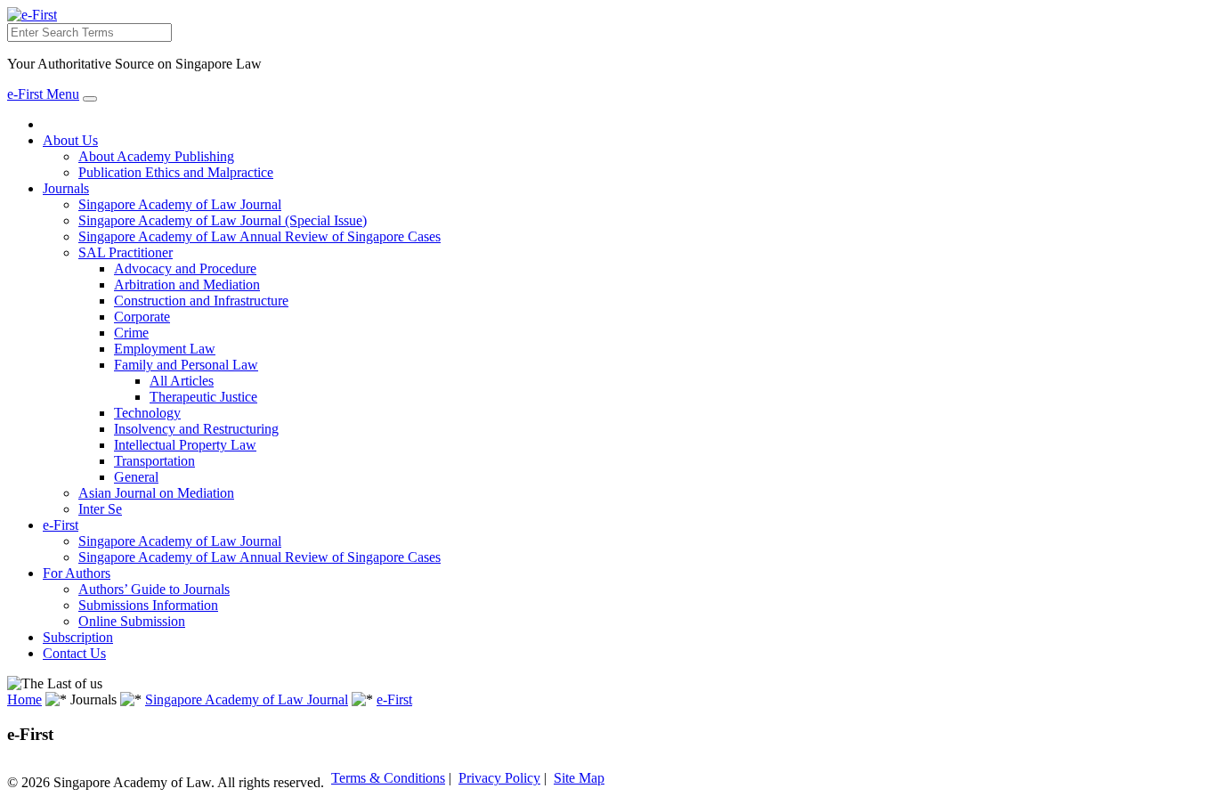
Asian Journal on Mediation (156, 492)
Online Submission (131, 621)
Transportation (154, 460)
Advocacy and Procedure (185, 268)
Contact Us (74, 653)
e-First (60, 525)
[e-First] (32, 14)
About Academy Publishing (156, 156)
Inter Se (100, 508)
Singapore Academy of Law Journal (179, 204)
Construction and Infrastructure (201, 300)
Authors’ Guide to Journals (154, 589)
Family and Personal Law (186, 364)
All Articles (182, 380)
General (136, 476)
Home (24, 699)
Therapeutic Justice (203, 396)
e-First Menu (43, 94)
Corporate (142, 316)
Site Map (579, 777)
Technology (147, 412)
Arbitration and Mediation (187, 284)
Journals (66, 188)
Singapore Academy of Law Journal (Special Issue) (222, 220)
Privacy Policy (499, 777)
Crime (131, 332)
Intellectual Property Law (185, 444)
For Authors (76, 573)
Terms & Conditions (388, 777)
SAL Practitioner (125, 252)
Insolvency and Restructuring (196, 428)
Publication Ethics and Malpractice (175, 172)
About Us (70, 140)
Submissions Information (148, 605)
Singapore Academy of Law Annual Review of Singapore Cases (259, 236)
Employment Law (164, 348)
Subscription (78, 637)
